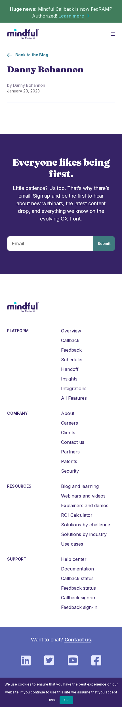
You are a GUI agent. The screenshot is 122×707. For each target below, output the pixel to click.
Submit (104, 243)
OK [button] (66, 700)
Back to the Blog (31, 54)
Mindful (23, 34)
